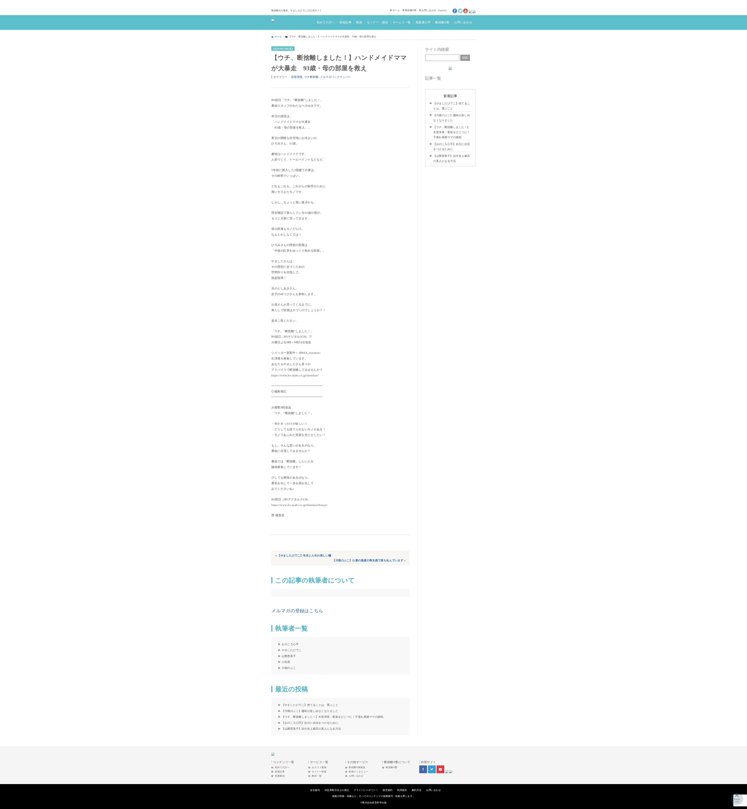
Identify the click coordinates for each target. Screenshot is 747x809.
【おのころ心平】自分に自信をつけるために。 (311, 722)
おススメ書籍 (319, 767)
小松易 (286, 661)
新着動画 (280, 776)
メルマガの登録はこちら (297, 610)
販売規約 (388, 790)
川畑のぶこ (289, 667)
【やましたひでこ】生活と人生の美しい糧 (304, 555)
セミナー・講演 (377, 22)
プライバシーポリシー (366, 790)
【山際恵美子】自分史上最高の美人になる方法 (311, 728)
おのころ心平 (290, 644)
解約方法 (417, 790)
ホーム (396, 10)
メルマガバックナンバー (335, 77)
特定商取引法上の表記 (337, 790)
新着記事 (345, 22)
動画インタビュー (358, 771)
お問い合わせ (429, 10)
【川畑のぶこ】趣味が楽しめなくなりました (310, 710)
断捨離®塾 (411, 10)
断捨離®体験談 (357, 767)
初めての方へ (326, 22)
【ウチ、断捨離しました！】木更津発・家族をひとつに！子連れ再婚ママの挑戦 (332, 716)
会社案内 (315, 790)
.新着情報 (296, 77)
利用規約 (402, 790)
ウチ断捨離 (311, 77)
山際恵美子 (289, 656)
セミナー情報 (319, 771)
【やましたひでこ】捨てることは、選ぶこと (310, 704)
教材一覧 (317, 776)
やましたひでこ (292, 650)
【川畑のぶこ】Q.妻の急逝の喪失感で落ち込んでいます (367, 560)
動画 (359, 22)
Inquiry (442, 10)
